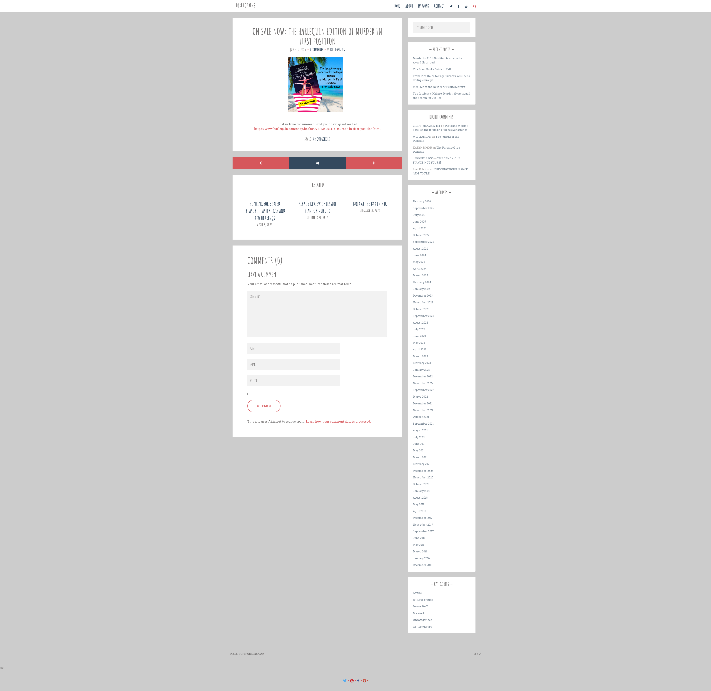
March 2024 (420, 275)
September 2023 (423, 316)
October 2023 (421, 309)
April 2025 (419, 228)
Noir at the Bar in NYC (370, 204)
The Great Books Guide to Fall (432, 69)
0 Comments (316, 49)
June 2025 (419, 221)
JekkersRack (423, 158)
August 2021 (420, 430)
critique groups (423, 599)
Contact (439, 6)
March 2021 (420, 457)
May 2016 (419, 545)
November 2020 (423, 477)
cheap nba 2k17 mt (426, 125)
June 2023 (419, 336)
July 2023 (419, 329)
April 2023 (419, 349)
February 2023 (422, 363)
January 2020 (421, 491)
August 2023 (420, 322)
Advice (417, 593)
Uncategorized (321, 139)
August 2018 (420, 497)
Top (476, 653)
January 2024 (421, 289)
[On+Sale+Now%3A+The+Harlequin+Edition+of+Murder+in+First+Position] (345, 680)
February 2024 (422, 282)
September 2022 (423, 390)
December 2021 (422, 403)
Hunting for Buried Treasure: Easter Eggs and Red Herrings (264, 211)
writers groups (422, 626)
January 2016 (421, 558)
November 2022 (423, 383)
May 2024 (419, 262)
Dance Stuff (420, 606)
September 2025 (423, 208)
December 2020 (423, 471)
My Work (423, 6)
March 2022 (420, 396)
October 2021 (421, 416)
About (409, 6)
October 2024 (421, 235)
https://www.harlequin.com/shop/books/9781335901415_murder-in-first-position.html (317, 129)
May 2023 (419, 342)
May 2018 (419, 504)
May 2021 (419, 450)
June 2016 (419, 538)
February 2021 (421, 464)
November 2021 (423, 410)
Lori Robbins (245, 5)
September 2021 (423, 423)
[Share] (317, 163)
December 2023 (423, 295)
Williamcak (422, 136)
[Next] (374, 163)
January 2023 (421, 369)
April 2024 (420, 268)
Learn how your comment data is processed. (338, 421)
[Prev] (261, 163)
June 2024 (419, 255)
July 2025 (419, 215)
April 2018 (419, 511)
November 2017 (423, 524)
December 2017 (423, 517)
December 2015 (422, 565)
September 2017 (423, 531)
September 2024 (423, 241)
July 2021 (419, 437)
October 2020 (421, 484)
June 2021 (419, 443)
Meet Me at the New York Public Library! (439, 87)
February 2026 (422, 201)
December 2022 (423, 376)
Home (397, 6)
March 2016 (420, 551)
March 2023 (420, 356)
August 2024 (420, 248)
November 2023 (423, 302)
